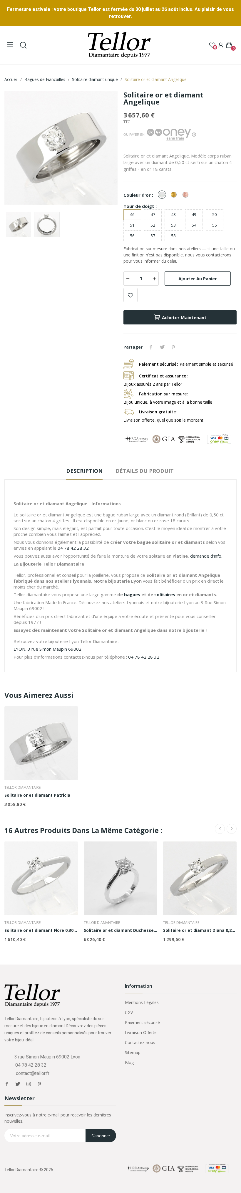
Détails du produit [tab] (145, 470)
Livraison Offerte (141, 1032)
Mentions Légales (142, 1002)
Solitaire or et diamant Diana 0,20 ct (200, 930)
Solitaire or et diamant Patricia (37, 795)
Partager (151, 347)
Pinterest (173, 347)
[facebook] (6, 1084)
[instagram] (28, 1084)
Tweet (162, 347)
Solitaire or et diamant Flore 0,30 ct (41, 930)
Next (104, 149)
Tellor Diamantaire (22, 787)
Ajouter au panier (197, 278)
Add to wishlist (130, 295)
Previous (18, 149)
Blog (129, 1062)
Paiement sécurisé (142, 1022)
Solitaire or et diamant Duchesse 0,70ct (120, 930)
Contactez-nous (140, 1042)
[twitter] (17, 1084)
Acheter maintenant (184, 317)
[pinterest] (39, 1084)
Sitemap (132, 1052)
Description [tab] (84, 470)
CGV (129, 1012)
